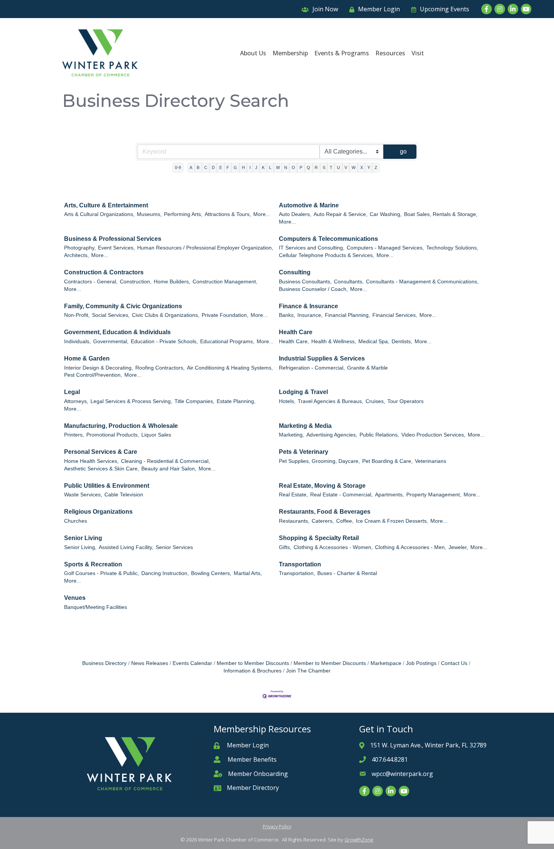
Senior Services (174, 547)
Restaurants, (294, 521)
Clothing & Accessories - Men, (410, 547)
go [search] (403, 151)
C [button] (205, 167)
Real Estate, (293, 495)
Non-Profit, (77, 315)
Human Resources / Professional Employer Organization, (205, 248)
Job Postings (421, 663)
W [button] (353, 167)
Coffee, (345, 521)
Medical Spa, (373, 341)
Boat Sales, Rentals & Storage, (440, 214)
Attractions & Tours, (228, 214)
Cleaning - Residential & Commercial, (165, 461)
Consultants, (349, 282)
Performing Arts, (183, 214)
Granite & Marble (367, 368)
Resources (390, 53)
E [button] (220, 167)
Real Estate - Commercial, (341, 495)
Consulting (295, 272)
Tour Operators (405, 401)
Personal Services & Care (100, 452)
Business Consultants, (305, 282)
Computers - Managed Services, (385, 248)
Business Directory (104, 663)
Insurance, (310, 315)
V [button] (345, 167)
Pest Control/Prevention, (93, 375)
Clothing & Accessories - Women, (333, 547)
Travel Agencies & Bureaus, (330, 401)
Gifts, (285, 547)
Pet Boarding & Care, (387, 461)
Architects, (76, 255)
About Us (253, 53)
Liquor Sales (156, 435)
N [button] (285, 167)
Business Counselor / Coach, (313, 289)
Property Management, (433, 495)
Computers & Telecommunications (328, 239)
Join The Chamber (308, 671)
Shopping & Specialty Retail (319, 538)
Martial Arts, (248, 573)
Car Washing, (386, 214)
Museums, (149, 214)
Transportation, (297, 573)
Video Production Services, (433, 435)
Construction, (136, 282)
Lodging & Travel (303, 392)
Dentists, (402, 341)
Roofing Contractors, (160, 368)
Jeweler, (458, 547)
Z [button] (376, 167)
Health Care (295, 332)
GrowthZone (358, 839)
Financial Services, (394, 315)
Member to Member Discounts (253, 663)
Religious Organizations (98, 511)
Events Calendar (192, 663)
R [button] (316, 167)
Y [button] (368, 167)
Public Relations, (379, 435)
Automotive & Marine (309, 205)
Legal (72, 392)
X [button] (361, 167)
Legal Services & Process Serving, (131, 401)
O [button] (293, 167)
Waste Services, (83, 495)
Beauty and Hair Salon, (168, 469)
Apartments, (389, 495)
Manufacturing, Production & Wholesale (121, 426)
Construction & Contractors (104, 272)
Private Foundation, (225, 315)
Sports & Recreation (93, 564)
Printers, (74, 435)
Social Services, (111, 315)
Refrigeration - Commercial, (312, 368)
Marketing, (291, 435)
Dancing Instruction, (165, 573)
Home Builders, (172, 282)
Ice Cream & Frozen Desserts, (392, 521)
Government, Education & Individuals (117, 332)
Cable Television (123, 495)
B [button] (198, 167)
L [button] (270, 167)
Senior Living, (80, 547)
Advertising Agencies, (331, 435)
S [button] (324, 167)
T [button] (331, 167)
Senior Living (83, 538)
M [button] (278, 167)
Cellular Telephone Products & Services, (326, 255)
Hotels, (287, 401)
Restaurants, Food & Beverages (324, 511)
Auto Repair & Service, (340, 214)
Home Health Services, (91, 461)
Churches (75, 521)
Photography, (80, 248)
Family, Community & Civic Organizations (123, 306)
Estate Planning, (236, 401)
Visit (418, 53)
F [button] (227, 167)
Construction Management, (225, 282)
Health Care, (294, 341)
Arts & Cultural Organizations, (99, 214)
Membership (290, 53)
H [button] (243, 167)
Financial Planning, (347, 315)
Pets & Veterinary (303, 452)
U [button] (338, 167)
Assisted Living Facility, (126, 547)
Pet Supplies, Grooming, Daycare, (319, 461)
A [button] (191, 167)
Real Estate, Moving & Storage (322, 485)
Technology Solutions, (452, 248)
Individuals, (77, 341)
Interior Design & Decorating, (98, 368)
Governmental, (111, 341)
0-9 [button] (178, 167)
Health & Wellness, (333, 341)
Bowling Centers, (211, 573)
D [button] (213, 167)
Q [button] (308, 167)
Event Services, (116, 248)
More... (261, 214)
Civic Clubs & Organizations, (165, 315)
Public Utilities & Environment (106, 485)
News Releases (149, 663)
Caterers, (323, 521)
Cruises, (375, 401)
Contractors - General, (91, 282)
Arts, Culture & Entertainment (106, 205)
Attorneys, (76, 401)
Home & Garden (87, 358)
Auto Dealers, (295, 214)
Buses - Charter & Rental (347, 573)
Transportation (300, 564)
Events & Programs (341, 53)
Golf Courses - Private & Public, (101, 573)
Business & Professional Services (112, 239)
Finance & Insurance (308, 306)
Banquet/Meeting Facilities (95, 607)
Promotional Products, (112, 435)
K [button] (263, 167)
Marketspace (385, 663)
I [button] (250, 167)
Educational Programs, (227, 341)
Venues (75, 598)
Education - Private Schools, (164, 341)
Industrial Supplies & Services (322, 358)
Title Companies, (194, 401)
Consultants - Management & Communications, (422, 282)
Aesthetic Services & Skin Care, (101, 469)
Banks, (287, 315)
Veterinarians (430, 461)
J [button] (256, 167)
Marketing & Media (305, 426)
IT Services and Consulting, (311, 248)
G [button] (235, 167)
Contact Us (454, 663)
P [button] (301, 167)
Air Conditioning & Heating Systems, (230, 368)
